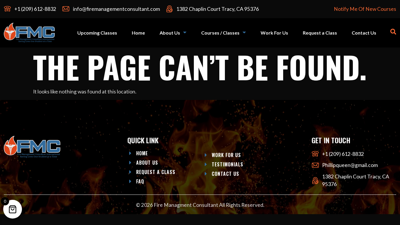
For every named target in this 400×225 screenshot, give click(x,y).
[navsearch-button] (393, 33)
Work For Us (274, 32)
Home (138, 32)
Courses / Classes (220, 32)
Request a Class (320, 32)
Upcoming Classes (97, 32)
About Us (170, 32)
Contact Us (364, 32)
